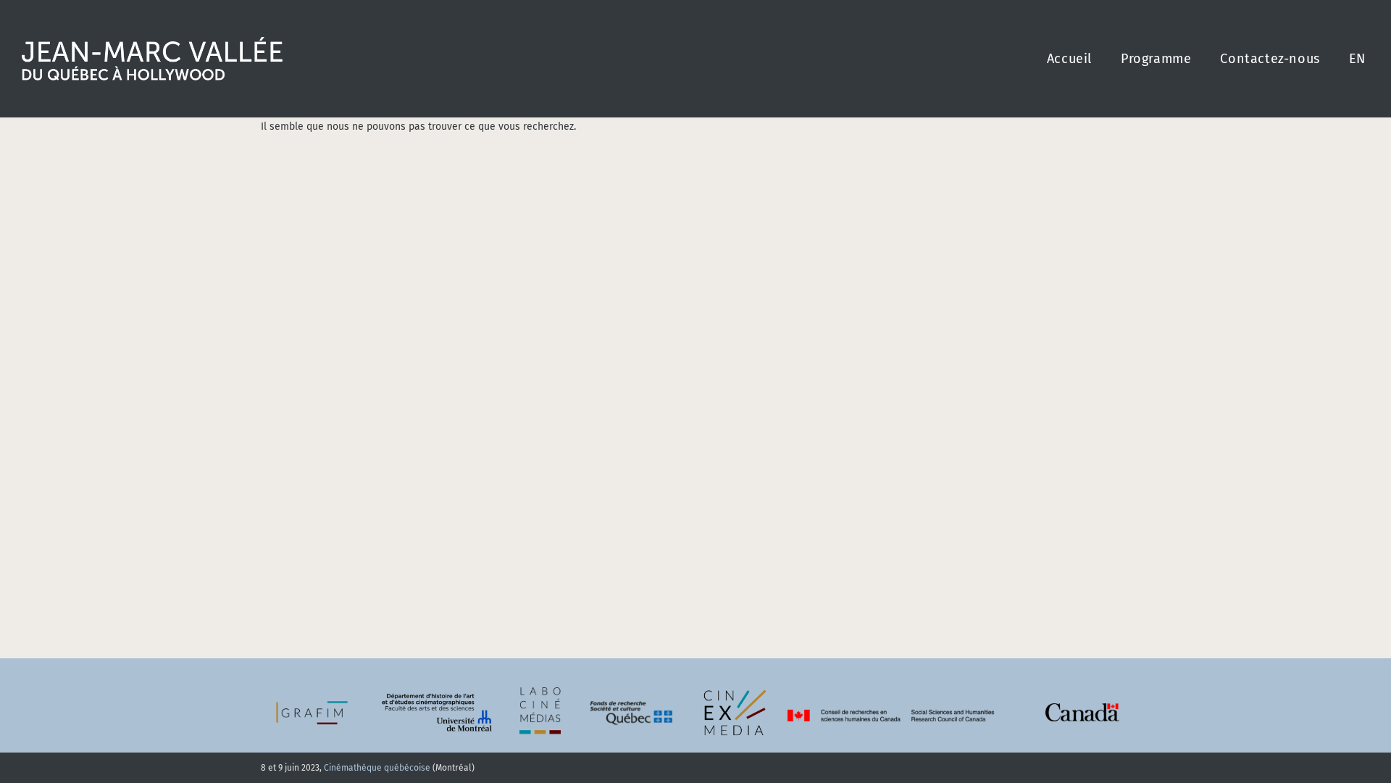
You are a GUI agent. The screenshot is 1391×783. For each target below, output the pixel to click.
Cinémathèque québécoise (377, 768)
